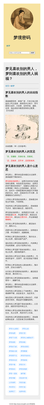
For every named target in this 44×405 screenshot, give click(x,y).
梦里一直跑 (13, 373)
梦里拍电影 (23, 369)
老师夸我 (22, 391)
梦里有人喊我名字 (27, 338)
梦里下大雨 (13, 338)
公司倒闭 (12, 382)
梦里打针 (22, 364)
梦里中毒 (12, 364)
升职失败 (22, 382)
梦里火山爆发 (14, 329)
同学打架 (22, 387)
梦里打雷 (22, 333)
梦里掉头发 (13, 360)
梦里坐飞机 (13, 347)
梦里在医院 (25, 347)
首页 (7, 86)
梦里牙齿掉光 (25, 355)
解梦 (13, 86)
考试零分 (12, 387)
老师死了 (12, 391)
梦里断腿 (24, 351)
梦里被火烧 (13, 351)
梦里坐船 (22, 342)
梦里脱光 (12, 369)
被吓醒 (23, 373)
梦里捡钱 (24, 360)
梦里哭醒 (12, 378)
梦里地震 (12, 333)
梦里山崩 (25, 329)
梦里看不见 (13, 355)
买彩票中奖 (23, 378)
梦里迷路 (12, 342)
